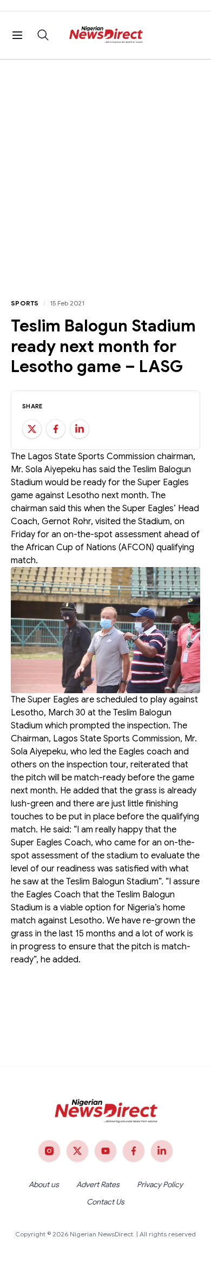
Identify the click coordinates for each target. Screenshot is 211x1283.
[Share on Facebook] (55, 429)
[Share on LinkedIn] (79, 429)
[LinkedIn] (162, 1151)
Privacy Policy (160, 1184)
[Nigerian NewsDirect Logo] (105, 35)
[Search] (43, 35)
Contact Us (105, 1202)
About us (44, 1184)
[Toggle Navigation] (17, 35)
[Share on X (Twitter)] (32, 429)
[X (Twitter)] (77, 1151)
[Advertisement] (105, 170)
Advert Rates (98, 1184)
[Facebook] (133, 1151)
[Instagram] (49, 1151)
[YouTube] (105, 1151)
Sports (25, 303)
